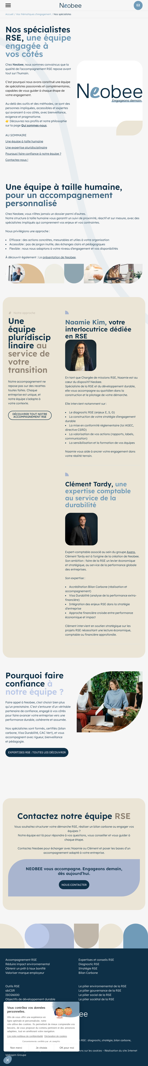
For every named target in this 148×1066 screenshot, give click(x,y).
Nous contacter (74, 884)
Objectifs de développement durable (30, 999)
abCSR (10, 990)
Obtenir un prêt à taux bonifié (25, 968)
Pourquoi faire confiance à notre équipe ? (33, 153)
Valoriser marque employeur (24, 973)
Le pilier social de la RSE (95, 995)
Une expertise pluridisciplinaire (26, 147)
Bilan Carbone (88, 973)
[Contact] (138, 5)
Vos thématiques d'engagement (33, 14)
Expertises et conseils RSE (96, 959)
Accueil (9, 14)
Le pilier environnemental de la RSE (103, 986)
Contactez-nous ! (16, 160)
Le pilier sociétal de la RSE (96, 999)
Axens (131, 552)
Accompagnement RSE (21, 959)
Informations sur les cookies (85, 1050)
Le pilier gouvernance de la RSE (100, 990)
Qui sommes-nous (34, 125)
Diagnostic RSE (89, 964)
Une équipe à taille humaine (24, 141)
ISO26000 (12, 995)
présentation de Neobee (59, 257)
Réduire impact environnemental (27, 964)
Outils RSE (12, 986)
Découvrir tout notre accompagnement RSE (29, 415)
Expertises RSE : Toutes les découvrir (37, 752)
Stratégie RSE (88, 968)
